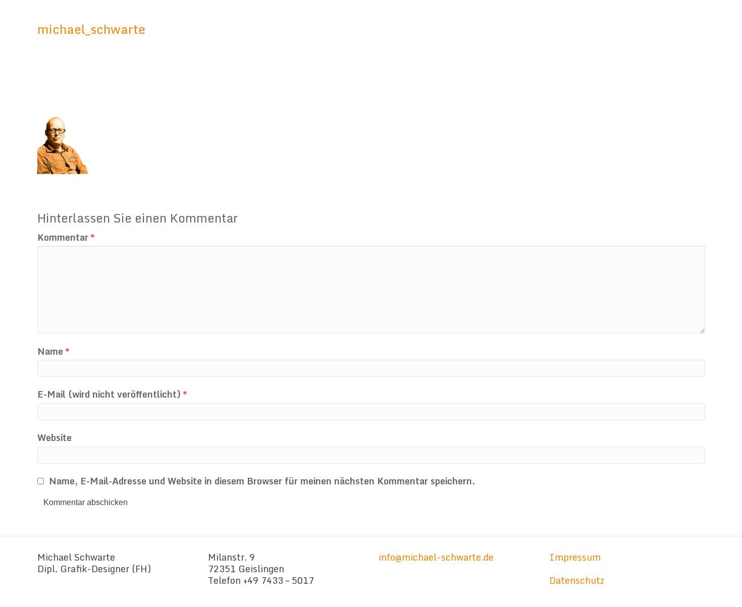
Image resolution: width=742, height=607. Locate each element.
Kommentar (66, 237)
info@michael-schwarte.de (436, 557)
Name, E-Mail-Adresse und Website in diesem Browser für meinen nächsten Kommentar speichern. (262, 481)
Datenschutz (576, 580)
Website (54, 438)
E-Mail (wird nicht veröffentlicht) (112, 394)
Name (53, 351)
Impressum (575, 557)
